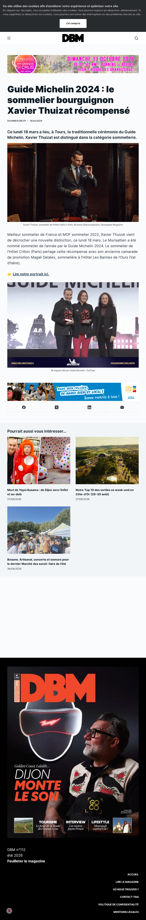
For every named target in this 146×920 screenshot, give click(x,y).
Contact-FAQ (129, 896)
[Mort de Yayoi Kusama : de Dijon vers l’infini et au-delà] (38, 460)
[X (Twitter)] (56, 407)
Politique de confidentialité (118, 904)
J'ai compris (73, 23)
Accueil (133, 874)
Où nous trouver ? (126, 889)
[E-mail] (122, 407)
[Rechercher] (136, 38)
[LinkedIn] (89, 407)
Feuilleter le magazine (26, 861)
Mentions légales (126, 911)
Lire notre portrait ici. (31, 274)
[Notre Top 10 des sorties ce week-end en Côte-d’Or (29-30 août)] (107, 460)
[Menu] (9, 38)
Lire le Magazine (127, 881)
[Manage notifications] (9, 911)
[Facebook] (23, 407)
